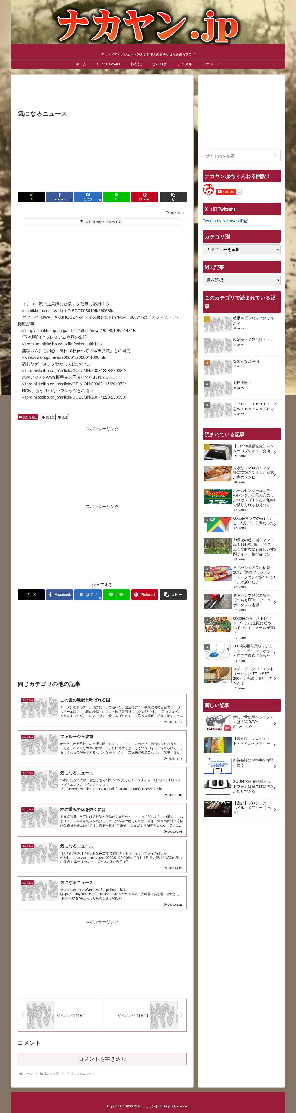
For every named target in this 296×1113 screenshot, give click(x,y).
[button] (173, 197)
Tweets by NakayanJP (223, 220)
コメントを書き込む (102, 1059)
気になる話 (30, 417)
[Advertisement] (102, 93)
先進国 (50, 417)
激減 (65, 417)
